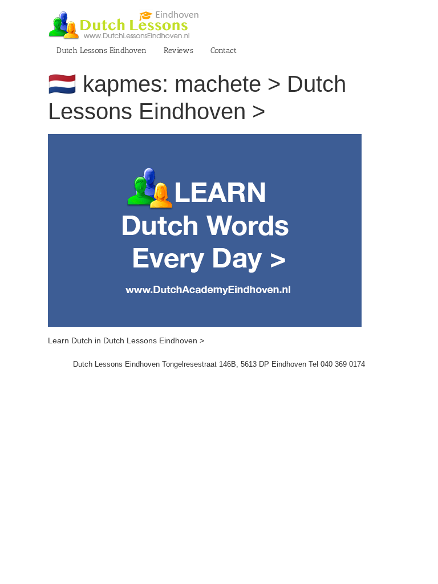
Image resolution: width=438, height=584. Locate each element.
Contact (223, 50)
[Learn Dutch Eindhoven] (205, 139)
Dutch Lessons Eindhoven (101, 50)
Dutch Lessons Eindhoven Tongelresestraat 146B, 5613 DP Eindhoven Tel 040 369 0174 (219, 364)
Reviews (178, 50)
